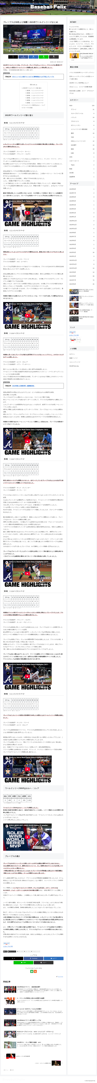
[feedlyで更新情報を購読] (31, 971)
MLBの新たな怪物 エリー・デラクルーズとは (81, 92)
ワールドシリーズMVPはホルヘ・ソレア (34, 105)
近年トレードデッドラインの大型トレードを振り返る (81, 78)
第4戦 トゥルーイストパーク (35, 98)
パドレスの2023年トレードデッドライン (81, 72)
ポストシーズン (12, 951)
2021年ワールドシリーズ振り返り (32, 88)
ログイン (72, 354)
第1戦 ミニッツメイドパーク (35, 90)
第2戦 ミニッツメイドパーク (35, 93)
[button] (54, 57)
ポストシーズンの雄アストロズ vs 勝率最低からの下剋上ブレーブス (33, 76)
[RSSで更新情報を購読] (35, 971)
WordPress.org (74, 366)
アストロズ (20, 951)
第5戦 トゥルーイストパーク (35, 100)
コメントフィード (74, 362)
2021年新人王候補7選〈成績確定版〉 (23, 386)
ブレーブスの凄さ (28, 107)
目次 (31, 84)
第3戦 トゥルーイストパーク (35, 95)
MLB (6, 951)
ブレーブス (27, 951)
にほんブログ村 (8, 946)
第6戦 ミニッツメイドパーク (35, 102)
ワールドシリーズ (36, 951)
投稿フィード (73, 358)
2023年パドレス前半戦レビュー (79, 83)
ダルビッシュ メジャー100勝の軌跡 (80, 87)
